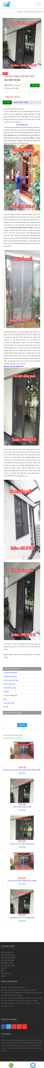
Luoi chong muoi (22, 125)
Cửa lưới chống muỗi (10, 695)
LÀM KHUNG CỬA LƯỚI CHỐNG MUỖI (22, 918)
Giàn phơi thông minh (10, 672)
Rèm (5, 699)
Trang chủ (20, 11)
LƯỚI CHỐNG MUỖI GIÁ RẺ (22, 807)
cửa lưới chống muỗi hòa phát (21, 227)
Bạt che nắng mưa (9, 684)
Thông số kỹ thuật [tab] (20, 102)
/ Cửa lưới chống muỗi (36, 11)
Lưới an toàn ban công (11, 680)
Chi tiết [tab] (7, 102)
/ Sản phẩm (26, 11)
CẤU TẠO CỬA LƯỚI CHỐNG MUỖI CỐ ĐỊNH (22, 881)
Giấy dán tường (9, 703)
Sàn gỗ (6, 707)
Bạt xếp (6, 691)
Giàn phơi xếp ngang (10, 676)
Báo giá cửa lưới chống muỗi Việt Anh (22, 844)
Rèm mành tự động (10, 688)
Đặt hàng (35, 85)
